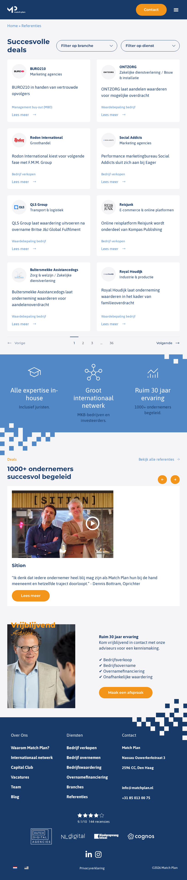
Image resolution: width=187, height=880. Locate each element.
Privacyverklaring (92, 868)
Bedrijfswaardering (84, 767)
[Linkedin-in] (88, 854)
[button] (176, 9)
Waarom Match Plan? (30, 747)
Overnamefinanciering (87, 777)
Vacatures (20, 777)
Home (12, 25)
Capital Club (22, 767)
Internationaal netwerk (32, 757)
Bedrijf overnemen (84, 757)
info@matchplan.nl (137, 788)
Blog (15, 796)
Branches (75, 787)
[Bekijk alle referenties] (178, 459)
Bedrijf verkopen (82, 747)
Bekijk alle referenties (156, 459)
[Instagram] (98, 854)
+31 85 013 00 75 (136, 798)
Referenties (77, 796)
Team (16, 787)
